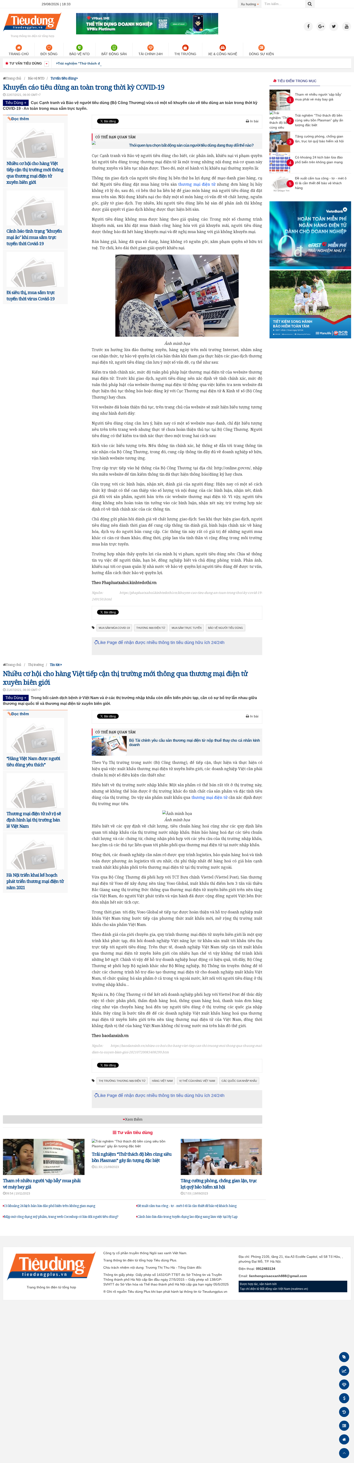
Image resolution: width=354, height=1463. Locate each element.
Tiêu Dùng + (15, 103)
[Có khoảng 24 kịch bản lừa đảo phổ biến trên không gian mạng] (279, 172)
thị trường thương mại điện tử (122, 1080)
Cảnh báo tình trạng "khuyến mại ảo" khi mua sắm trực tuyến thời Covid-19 (34, 237)
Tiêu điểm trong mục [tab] (296, 81)
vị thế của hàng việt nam (197, 1080)
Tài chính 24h (150, 54)
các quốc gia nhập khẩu (239, 1080)
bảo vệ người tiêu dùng (225, 627)
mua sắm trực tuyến (187, 627)
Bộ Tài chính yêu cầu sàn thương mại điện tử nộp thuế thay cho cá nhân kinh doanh (194, 742)
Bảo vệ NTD (79, 54)
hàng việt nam (162, 1080)
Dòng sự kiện (261, 54)
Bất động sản (114, 54)
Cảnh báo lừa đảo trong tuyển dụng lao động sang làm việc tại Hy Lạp (187, 1216)
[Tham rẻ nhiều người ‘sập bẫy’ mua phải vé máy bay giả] (279, 109)
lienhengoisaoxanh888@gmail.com (278, 1276)
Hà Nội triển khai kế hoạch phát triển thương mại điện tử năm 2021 (35, 881)
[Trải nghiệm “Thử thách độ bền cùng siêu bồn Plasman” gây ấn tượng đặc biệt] (132, 1146)
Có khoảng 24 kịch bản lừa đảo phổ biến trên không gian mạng (49, 1205)
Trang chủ (19, 54)
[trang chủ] (32, 32)
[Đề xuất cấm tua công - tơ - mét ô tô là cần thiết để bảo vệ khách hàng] (281, 193)
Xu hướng (251, 4)
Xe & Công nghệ (222, 54)
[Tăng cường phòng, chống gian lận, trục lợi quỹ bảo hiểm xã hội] (279, 151)
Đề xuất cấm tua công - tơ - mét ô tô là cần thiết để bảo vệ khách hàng (186, 1205)
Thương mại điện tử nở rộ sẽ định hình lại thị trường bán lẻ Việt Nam (34, 820)
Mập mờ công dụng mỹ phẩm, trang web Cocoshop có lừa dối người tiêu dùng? (61, 1216)
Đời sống (49, 54)
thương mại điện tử (197, 184)
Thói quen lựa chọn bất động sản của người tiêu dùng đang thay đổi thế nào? (191, 145)
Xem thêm (133, 1119)
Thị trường (185, 54)
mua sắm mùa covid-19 (114, 627)
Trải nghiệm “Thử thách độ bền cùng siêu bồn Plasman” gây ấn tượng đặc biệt (123, 63)
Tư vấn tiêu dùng (134, 1132)
